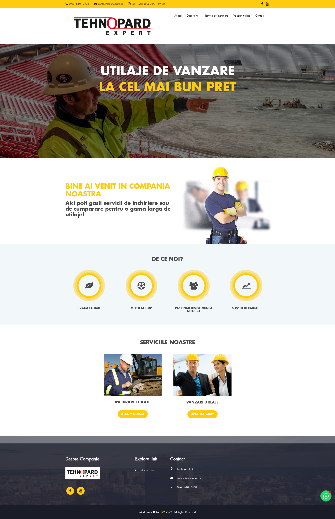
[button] (4, 105)
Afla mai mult (132, 414)
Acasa (178, 15)
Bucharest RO (185, 469)
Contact (259, 15)
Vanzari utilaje (241, 15)
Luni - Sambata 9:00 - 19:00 (148, 4)
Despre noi (193, 15)
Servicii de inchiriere (216, 15)
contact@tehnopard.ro (110, 4)
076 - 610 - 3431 (78, 4)
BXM (162, 512)
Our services (147, 470)
